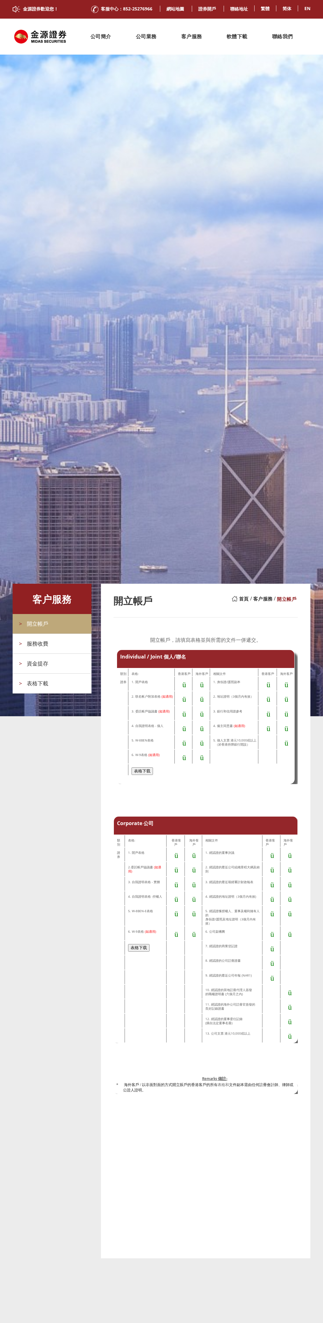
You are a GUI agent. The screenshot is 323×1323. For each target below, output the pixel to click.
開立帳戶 (287, 599)
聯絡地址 (239, 9)
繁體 (265, 8)
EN (307, 8)
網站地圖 (175, 9)
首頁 (244, 598)
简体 (287, 8)
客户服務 (263, 598)
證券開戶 (207, 9)
